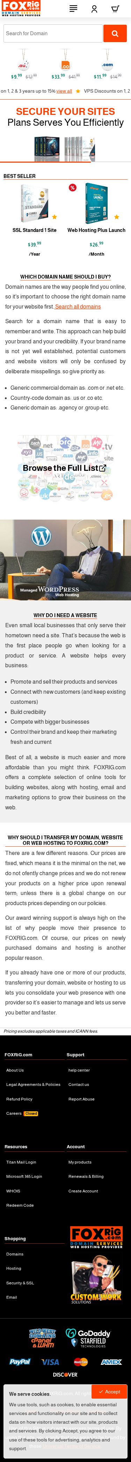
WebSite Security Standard (41, 230)
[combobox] (53, 33)
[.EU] (69, 60)
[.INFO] (111, 60)
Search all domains (77, 307)
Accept (112, 1391)
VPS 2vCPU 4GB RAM (103, 230)
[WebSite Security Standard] (41, 203)
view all (33, 91)
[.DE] (27, 60)
